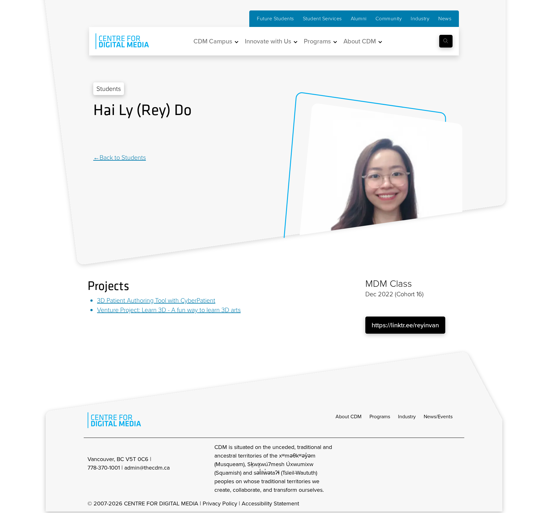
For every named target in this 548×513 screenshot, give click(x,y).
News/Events (438, 416)
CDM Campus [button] (212, 41)
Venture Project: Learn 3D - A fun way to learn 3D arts (169, 310)
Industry (420, 18)
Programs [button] (317, 41)
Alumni (359, 18)
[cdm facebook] (428, 468)
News (444, 18)
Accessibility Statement (270, 503)
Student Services (322, 18)
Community (388, 18)
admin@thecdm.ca (147, 468)
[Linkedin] (96, 136)
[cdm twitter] (442, 468)
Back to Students (123, 157)
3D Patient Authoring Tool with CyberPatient (156, 300)
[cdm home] (117, 41)
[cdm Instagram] (414, 468)
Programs (379, 416)
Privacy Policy (220, 503)
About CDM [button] (359, 41)
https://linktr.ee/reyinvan (405, 325)
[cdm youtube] (456, 468)
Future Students (275, 18)
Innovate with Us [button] (268, 41)
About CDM (349, 416)
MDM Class (388, 283)
